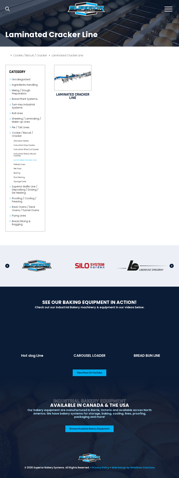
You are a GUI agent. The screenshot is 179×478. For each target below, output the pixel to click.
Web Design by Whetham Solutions (133, 467)
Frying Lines (19, 215)
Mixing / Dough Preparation (21, 92)
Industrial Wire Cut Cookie (26, 149)
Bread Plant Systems (25, 98)
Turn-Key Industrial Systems (23, 106)
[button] (7, 266)
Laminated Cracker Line (25, 160)
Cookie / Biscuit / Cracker (30, 55)
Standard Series (21, 141)
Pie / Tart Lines (20, 127)
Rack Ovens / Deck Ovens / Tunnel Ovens (25, 208)
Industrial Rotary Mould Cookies (25, 155)
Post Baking (19, 177)
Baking (17, 173)
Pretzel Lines (19, 164)
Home (86, 9)
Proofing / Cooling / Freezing (24, 200)
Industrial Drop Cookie (24, 145)
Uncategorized (21, 79)
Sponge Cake (20, 181)
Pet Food (17, 169)
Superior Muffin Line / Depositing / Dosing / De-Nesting (25, 190)
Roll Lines (17, 113)
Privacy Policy (100, 467)
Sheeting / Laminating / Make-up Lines (26, 120)
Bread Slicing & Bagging (21, 223)
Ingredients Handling (25, 84)
